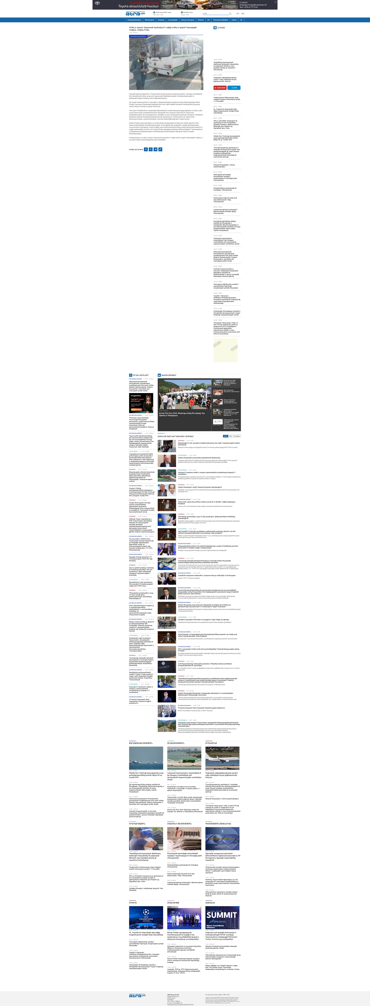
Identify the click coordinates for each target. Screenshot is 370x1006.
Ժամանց (210, 903)
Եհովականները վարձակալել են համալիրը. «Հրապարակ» (225, 189)
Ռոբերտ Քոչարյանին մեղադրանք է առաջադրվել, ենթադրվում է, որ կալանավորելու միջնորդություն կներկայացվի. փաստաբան (205, 694)
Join (235, 88)
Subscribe (221, 88)
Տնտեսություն (175, 743)
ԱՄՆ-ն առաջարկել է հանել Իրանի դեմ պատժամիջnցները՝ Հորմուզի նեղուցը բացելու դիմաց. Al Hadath (208, 650)
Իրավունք (132, 469)
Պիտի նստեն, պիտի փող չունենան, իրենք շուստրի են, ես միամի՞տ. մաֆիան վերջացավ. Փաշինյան (206, 502)
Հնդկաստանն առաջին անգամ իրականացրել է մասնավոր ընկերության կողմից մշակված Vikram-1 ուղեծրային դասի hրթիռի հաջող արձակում (222, 869)
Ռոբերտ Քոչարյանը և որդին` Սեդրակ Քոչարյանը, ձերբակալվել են (200, 487)
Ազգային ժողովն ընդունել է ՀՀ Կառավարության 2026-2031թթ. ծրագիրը (141, 558)
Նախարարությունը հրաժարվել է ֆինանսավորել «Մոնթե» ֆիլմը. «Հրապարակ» (225, 211)
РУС (238, 13)
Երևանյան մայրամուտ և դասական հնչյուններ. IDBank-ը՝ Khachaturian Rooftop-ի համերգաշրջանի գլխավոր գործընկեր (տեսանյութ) (184, 949)
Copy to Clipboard (160, 149)
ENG (242, 13)
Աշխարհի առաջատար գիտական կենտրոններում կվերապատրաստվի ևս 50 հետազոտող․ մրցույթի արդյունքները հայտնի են (222, 856)
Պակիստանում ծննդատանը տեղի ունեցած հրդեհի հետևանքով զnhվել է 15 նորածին (227, 99)
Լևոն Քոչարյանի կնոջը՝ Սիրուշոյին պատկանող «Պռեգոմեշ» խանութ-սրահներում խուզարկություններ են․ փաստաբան (205, 664)
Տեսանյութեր (169, 375)
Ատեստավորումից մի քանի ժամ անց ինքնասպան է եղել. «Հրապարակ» (225, 199)
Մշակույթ (173, 903)
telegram (155, 149)
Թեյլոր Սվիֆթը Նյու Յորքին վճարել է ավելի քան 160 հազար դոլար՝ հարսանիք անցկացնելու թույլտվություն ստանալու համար (222, 967)
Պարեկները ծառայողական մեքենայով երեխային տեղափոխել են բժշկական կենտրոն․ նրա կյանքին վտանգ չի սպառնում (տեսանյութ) (226, 65)
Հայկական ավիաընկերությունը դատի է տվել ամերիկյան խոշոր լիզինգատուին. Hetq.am (225, 79)
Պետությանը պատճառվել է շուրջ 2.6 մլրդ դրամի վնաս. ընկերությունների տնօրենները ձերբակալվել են (141, 595)
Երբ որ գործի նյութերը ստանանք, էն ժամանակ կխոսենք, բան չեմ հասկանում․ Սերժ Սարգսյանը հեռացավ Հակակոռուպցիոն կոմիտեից (141, 571)
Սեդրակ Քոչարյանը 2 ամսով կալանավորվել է (224, 165)
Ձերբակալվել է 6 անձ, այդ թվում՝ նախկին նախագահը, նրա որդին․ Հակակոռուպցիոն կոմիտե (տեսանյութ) (209, 444)
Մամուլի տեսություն (179, 823)
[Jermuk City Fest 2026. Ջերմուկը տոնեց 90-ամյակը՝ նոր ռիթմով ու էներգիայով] (185, 394)
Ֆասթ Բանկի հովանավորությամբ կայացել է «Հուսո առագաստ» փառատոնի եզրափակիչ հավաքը (183, 960)
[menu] (241, 20)
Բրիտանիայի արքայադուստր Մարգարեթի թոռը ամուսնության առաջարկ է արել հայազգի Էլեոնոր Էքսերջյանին (223, 956)
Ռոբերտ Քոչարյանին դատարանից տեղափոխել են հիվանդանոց (199, 458)
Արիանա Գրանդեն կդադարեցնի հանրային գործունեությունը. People (221, 947)
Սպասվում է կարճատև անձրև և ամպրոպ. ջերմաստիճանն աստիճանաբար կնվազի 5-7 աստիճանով (141, 689)
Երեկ (230, 436)
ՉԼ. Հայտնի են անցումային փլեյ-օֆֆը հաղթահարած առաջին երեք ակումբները (226, 111)
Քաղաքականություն (138, 36)
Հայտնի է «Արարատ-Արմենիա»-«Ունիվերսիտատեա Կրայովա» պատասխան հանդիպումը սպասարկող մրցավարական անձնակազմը (227, 299)
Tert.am (135, 14)
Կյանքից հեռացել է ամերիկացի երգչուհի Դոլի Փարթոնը (146, 889)
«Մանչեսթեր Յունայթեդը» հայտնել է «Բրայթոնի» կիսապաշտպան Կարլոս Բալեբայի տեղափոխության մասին (227, 313)
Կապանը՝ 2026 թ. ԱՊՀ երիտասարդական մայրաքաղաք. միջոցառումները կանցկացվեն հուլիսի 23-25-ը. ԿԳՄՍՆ (183, 971)
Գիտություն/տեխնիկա (218, 823)
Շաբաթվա (237, 436)
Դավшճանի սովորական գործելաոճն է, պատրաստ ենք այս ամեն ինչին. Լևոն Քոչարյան (206, 575)
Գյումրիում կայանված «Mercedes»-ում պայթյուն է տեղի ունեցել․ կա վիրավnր (203, 619)
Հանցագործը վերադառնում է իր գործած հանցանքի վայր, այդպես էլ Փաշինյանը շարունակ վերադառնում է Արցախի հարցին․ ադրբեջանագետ (208, 547)
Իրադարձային (133, 451)
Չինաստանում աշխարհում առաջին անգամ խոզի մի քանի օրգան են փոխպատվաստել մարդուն (221, 893)
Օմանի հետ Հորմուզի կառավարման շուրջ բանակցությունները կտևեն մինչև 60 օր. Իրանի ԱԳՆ (227, 138)
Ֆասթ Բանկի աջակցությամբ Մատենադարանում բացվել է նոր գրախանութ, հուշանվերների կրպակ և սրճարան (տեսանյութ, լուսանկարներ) (183, 935)
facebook (146, 149)
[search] (230, 14)
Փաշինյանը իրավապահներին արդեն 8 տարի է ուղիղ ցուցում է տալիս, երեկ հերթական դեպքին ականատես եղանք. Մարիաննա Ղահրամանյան (141, 676)
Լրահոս (221, 28)
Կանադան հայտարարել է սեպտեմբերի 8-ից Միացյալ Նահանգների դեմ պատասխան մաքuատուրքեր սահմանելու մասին (226, 241)
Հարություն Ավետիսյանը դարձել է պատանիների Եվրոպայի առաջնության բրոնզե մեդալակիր (226, 286)
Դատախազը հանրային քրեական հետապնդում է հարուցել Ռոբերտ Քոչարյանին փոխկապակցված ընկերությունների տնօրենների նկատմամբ (141, 661)
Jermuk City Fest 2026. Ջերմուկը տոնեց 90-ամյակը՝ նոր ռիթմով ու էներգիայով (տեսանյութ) (185, 810)
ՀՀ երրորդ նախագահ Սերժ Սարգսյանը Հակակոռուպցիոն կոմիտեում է (140, 701)
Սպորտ (133, 903)
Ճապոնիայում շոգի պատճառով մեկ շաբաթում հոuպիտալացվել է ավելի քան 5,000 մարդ (141, 584)
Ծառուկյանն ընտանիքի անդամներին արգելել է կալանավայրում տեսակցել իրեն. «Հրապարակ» (225, 177)
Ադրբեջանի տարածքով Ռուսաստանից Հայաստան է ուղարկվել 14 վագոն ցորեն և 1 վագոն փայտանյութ (183, 788)
